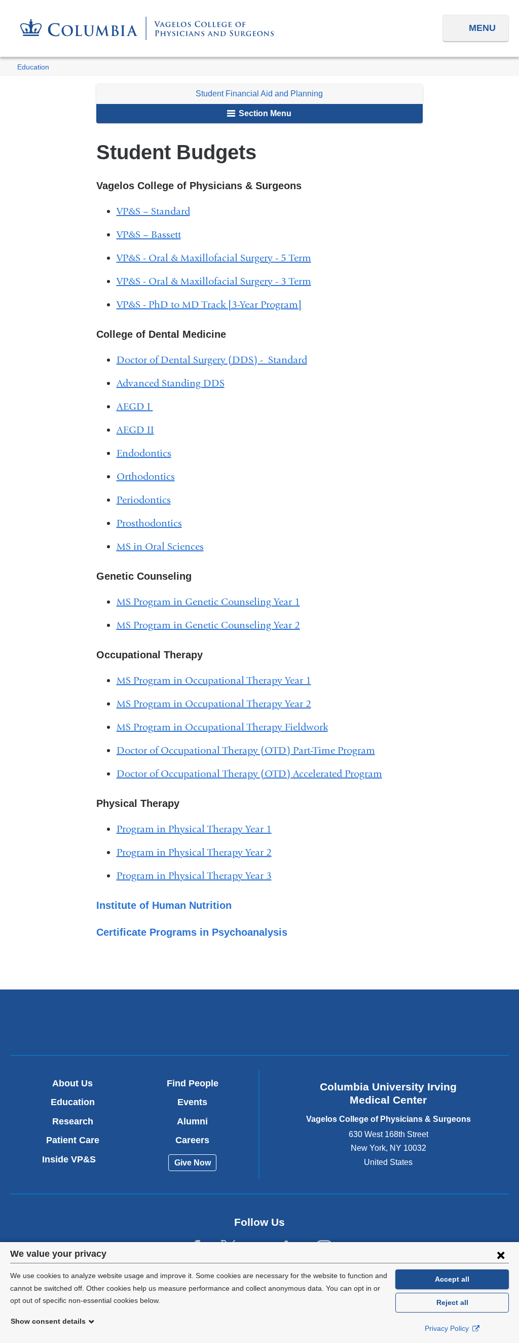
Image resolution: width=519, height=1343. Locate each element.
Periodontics (148, 500)
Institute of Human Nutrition (168, 905)
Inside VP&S (72, 1159)
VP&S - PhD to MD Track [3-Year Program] (213, 304)
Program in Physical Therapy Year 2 (198, 852)
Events (192, 1102)
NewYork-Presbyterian (259, 1025)
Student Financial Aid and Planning (259, 93)
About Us (72, 1083)
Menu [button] (482, 28)
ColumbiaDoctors (423, 1022)
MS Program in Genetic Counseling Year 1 (212, 602)
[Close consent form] (501, 1255)
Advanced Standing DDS (175, 383)
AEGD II (139, 430)
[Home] (147, 28)
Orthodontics (150, 476)
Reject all (452, 1302)
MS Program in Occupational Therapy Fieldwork (226, 727)
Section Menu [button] (264, 113)
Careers (192, 1140)
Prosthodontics (153, 523)
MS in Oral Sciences (164, 546)
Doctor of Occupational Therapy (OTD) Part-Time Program (250, 750)
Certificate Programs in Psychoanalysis (195, 932)
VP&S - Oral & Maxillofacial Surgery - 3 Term (218, 281)
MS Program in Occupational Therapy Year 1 (218, 680)
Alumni (192, 1121)
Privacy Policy (448, 1328)
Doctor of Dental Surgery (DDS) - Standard (216, 360)
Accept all (452, 1279)
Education (33, 67)
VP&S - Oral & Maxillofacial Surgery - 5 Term (218, 258)
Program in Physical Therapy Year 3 (198, 875)
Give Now (192, 1162)
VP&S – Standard (157, 211)
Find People (192, 1083)
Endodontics (148, 453)
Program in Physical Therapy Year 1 (198, 829)
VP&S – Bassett (153, 234)
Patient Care (72, 1140)
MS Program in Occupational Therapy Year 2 (218, 704)
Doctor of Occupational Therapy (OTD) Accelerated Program (253, 774)
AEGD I (139, 406)
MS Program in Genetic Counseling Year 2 (212, 625)
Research (72, 1121)
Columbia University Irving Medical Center (96, 1022)
